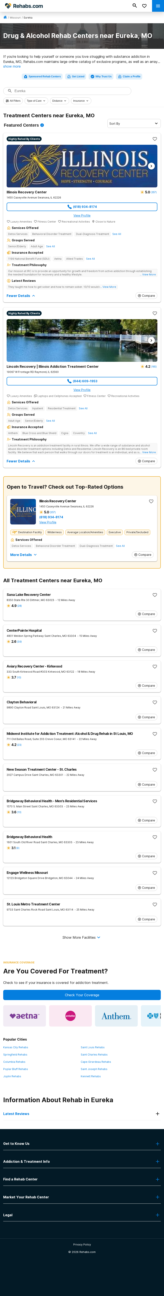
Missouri (15, 17)
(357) (154, 192)
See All (116, 234)
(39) (19, 641)
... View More (148, 274)
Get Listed (78, 76)
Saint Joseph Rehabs (94, 1069)
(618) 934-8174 (85, 207)
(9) (17, 848)
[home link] (5, 17)
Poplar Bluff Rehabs (15, 1069)
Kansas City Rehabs (15, 1047)
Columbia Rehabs (14, 1061)
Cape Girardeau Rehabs (96, 1061)
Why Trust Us (103, 76)
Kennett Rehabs (91, 1076)
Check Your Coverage (82, 995)
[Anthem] (116, 1016)
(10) (19, 677)
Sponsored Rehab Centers (45, 76)
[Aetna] (24, 1016)
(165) (154, 366)
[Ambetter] (70, 1016)
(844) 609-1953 (85, 381)
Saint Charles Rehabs (94, 1054)
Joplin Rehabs (12, 1076)
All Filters (15, 100)
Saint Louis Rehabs (93, 1047)
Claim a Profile (132, 76)
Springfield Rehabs (15, 1054)
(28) (19, 605)
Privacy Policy (82, 1244)
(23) (19, 744)
